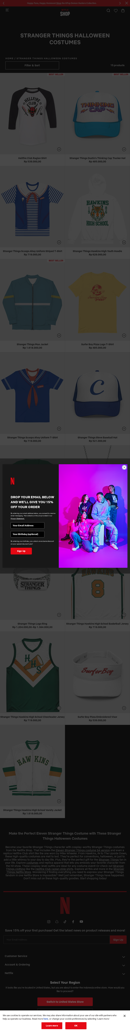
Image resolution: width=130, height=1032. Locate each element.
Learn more (52, 1025)
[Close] (124, 1016)
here (46, 1018)
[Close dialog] (124, 467)
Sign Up (21, 551)
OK (76, 1025)
